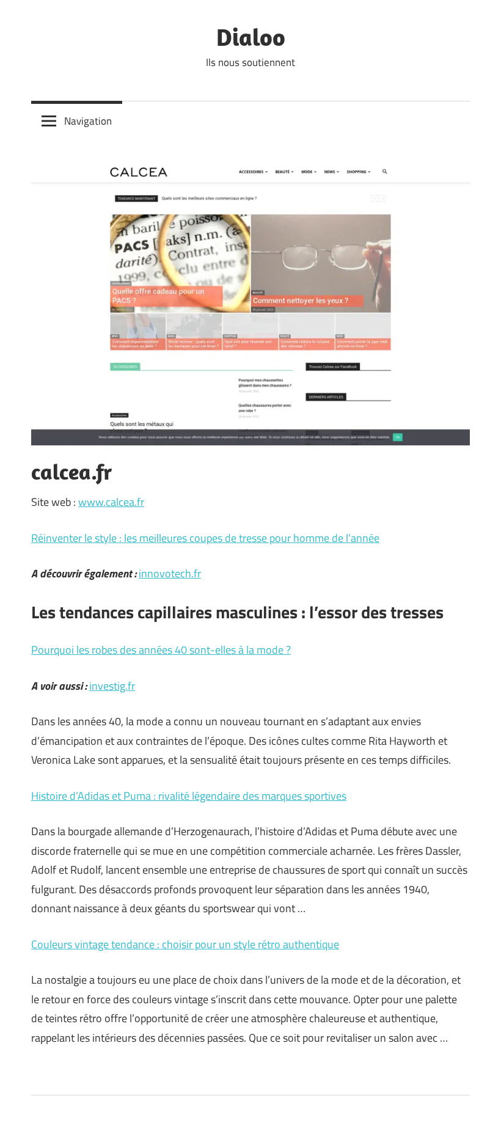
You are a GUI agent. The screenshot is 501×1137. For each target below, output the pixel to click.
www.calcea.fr (111, 502)
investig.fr (112, 686)
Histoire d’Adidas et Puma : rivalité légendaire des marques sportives (188, 796)
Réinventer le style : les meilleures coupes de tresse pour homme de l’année (205, 538)
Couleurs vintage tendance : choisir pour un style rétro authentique (185, 944)
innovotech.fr (170, 573)
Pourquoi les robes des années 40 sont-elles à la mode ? (161, 650)
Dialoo (250, 36)
